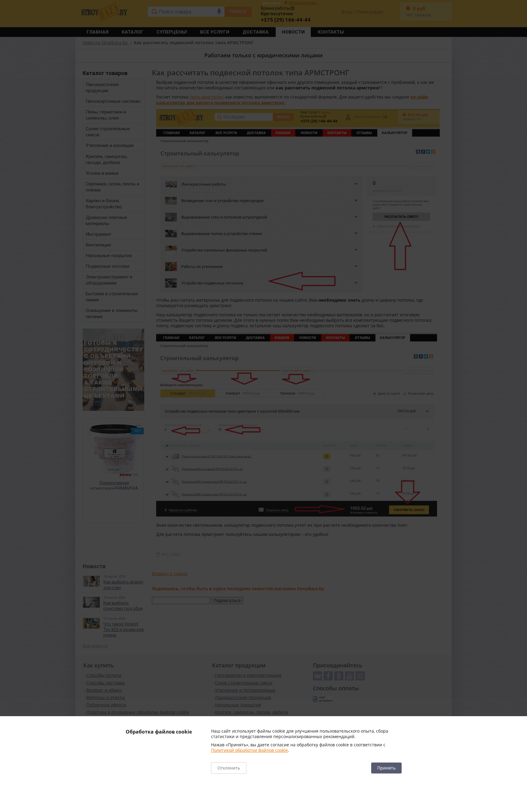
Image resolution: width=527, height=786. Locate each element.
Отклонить (228, 768)
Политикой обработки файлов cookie (249, 750)
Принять (386, 768)
